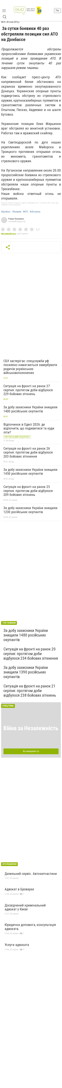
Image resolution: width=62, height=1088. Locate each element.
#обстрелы (35, 211)
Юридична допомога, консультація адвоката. (30, 927)
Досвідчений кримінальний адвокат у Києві (25, 907)
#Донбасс (6, 211)
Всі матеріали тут (31, 751)
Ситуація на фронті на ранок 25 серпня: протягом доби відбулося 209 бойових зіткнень (28, 491)
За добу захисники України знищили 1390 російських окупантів (25, 672)
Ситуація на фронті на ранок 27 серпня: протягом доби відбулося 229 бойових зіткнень (28, 390)
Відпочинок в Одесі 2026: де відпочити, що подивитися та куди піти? (28, 428)
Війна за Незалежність (30, 728)
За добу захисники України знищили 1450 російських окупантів (30, 472)
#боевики (16, 211)
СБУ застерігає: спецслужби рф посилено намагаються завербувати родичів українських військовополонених (30, 367)
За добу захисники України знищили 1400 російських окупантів (30, 409)
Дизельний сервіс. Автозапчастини (31, 874)
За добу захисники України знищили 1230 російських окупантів (30, 510)
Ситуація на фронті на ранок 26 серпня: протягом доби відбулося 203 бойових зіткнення (28, 452)
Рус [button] (57, 10)
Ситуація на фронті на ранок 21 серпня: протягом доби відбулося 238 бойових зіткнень (29, 691)
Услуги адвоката (17, 945)
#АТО (25, 211)
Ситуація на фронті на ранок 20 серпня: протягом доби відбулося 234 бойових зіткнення (30, 654)
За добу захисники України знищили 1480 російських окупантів (25, 635)
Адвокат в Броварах (19, 889)
